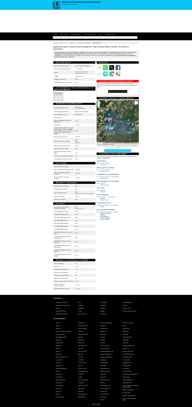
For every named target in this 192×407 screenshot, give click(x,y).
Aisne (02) (58, 325)
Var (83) (125, 325)
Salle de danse (58, 93)
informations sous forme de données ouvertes (113, 54)
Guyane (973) (126, 368)
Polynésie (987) (126, 392)
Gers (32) (80, 337)
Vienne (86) (125, 334)
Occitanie (125, 305)
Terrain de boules (104, 185)
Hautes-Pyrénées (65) (105, 354)
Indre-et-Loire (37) (82, 351)
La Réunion (103, 305)
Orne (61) (102, 342)
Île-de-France (103, 302)
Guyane (80, 311)
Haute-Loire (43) (82, 368)
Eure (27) (58, 394)
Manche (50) (81, 388)
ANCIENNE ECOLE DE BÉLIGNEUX (108, 174)
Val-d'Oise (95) (126, 360)
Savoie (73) (103, 377)
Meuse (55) (103, 325)
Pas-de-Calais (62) (105, 345)
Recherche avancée (111, 34)
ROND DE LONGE (104, 219)
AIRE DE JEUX (101, 161)
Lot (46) (80, 377)
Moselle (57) (103, 331)
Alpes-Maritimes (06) (61, 337)
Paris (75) (102, 382)
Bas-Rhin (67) (103, 360)
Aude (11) (58, 351)
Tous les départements (90, 34)
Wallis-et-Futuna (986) (128, 390)
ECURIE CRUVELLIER (104, 203)
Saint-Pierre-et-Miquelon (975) (130, 374)
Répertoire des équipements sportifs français (81, 2)
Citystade (102, 198)
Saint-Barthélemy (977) (128, 379)
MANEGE (102, 214)
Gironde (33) (81, 340)
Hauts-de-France (82, 314)
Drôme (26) (58, 391)
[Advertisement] (96, 21)
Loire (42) (80, 365)
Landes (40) (81, 360)
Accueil (55, 34)
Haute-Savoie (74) (104, 379)
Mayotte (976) (126, 377)
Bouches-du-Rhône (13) (62, 357)
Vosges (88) (126, 340)
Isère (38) (80, 354)
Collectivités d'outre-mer (62, 314)
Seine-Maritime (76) (105, 385)
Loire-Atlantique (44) (83, 371)
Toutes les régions (76, 34)
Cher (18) (58, 371)
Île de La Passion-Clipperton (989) (129, 399)
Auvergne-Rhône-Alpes (61, 302)
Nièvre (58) (103, 334)
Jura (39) (80, 357)
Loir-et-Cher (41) (82, 362)
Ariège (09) (58, 345)
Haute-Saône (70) (104, 368)
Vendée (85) (126, 331)
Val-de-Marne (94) (127, 357)
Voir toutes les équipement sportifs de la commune (118, 150)
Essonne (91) (126, 348)
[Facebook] (118, 67)
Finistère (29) (81, 323)
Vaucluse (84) (126, 328)
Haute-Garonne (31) (83, 334)
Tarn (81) (102, 399)
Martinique (103, 308)
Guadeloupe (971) (127, 362)
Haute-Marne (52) (82, 394)
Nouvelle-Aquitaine (127, 302)
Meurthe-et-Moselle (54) (106, 323)
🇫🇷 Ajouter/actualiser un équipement (117, 91)
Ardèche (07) (59, 340)
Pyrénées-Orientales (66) (106, 357)
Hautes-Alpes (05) (60, 334)
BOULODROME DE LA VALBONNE (108, 181)
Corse (79, 302)
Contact (101, 34)
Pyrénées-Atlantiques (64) (106, 351)
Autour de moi (64, 34)
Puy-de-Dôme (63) (105, 348)
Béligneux (125, 47)
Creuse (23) (59, 382)
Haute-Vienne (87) (127, 337)
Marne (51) (80, 391)
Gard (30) (80, 331)
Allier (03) (58, 328)
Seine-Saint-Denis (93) (128, 354)
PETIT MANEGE (104, 216)
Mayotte (102, 311)
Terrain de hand (104, 200)
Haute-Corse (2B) (82, 328)
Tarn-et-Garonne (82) (128, 323)
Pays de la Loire (126, 308)
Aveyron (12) (59, 354)
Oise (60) (102, 340)
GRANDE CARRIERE (105, 213)
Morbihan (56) (103, 328)
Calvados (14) (59, 360)
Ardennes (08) (59, 342)
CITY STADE (101, 188)
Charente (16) (59, 365)
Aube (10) (58, 348)
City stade (103, 191)
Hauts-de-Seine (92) (128, 351)
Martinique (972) (127, 365)
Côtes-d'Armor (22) (60, 379)
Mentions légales (96, 404)
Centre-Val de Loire (60, 311)
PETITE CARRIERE (105, 217)
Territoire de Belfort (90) (128, 345)
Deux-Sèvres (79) (104, 394)
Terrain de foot (104, 171)
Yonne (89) (125, 342)
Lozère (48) (81, 382)
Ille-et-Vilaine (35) (82, 345)
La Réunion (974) (127, 371)
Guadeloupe (81, 308)
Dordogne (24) (59, 385)
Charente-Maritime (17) (61, 368)
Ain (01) (58, 323)
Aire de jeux (103, 164)
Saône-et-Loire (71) (105, 371)
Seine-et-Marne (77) (105, 388)
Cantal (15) (58, 362)
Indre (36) (80, 348)
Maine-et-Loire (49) (83, 385)
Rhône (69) (103, 365)
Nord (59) (102, 337)
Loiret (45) (80, 374)
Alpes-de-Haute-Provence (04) (63, 331)
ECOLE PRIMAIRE (102, 194)
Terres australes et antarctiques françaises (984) (130, 386)
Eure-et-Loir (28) (60, 397)
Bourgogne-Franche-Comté (62, 305)
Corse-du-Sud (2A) (82, 325)
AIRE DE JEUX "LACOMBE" (106, 167)
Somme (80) (103, 397)
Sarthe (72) (103, 374)
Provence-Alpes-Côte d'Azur (130, 311)
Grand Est (80, 305)
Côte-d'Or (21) (59, 377)
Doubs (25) (58, 388)
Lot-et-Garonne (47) (83, 379)
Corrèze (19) (59, 374)
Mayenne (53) (81, 397)
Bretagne (58, 308)
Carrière (102, 206)
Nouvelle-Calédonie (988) (129, 395)
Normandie (103, 314)
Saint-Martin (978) (127, 382)
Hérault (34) (81, 342)
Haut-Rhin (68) (104, 362)
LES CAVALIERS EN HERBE (106, 209)
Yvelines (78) (103, 391)
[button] (108, 120)
